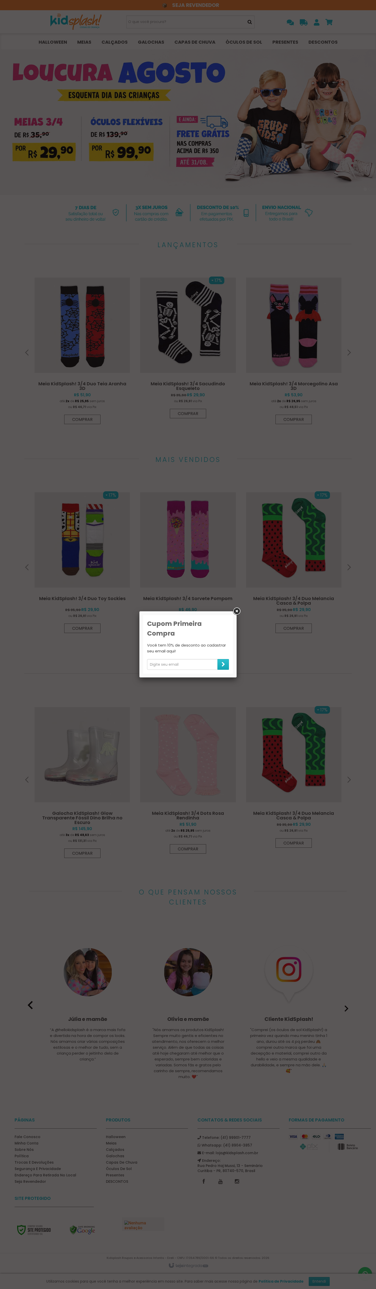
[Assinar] (223, 664)
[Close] (236, 611)
